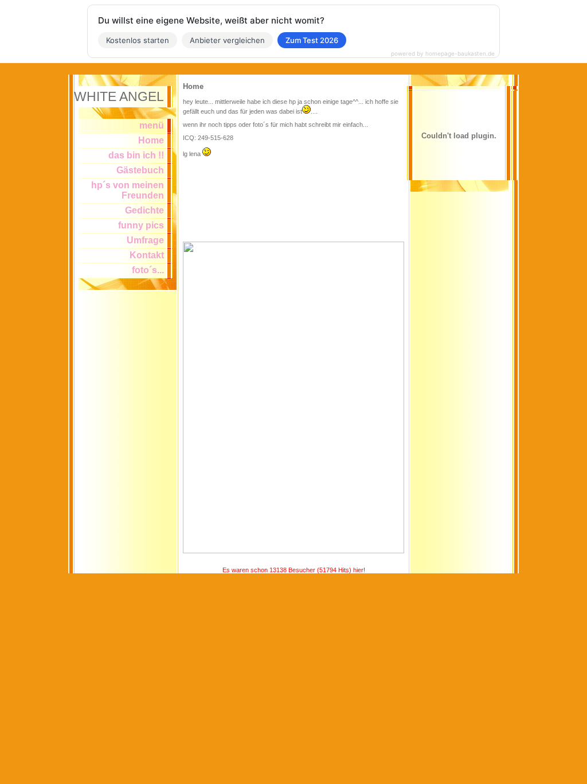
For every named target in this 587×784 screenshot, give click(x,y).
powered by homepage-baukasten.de (443, 53)
